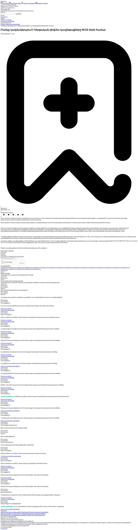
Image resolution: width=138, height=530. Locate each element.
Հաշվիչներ (24, 513)
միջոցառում (25, 512)
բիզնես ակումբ (42, 3)
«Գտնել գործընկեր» (7, 396)
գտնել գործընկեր (29, 3)
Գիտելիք (6, 3)
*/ (11, 456)
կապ (43, 515)
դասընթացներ (16, 3)
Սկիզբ (3, 24)
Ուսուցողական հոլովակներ (39, 512)
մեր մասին (4, 515)
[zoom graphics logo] (4, 528)
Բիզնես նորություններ (12, 24)
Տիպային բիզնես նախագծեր (10, 513)
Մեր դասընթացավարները (17, 515)
